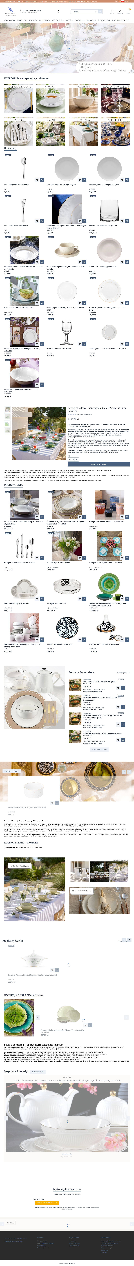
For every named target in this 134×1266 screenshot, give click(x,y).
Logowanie (72, 1241)
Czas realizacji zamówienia (45, 1243)
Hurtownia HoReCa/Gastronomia (110, 1241)
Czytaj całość (67, 1154)
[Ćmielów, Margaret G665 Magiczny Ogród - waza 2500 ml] (34, 958)
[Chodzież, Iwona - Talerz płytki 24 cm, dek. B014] (109, 291)
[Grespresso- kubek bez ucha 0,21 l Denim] (109, 505)
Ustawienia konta (74, 1245)
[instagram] (58, 12)
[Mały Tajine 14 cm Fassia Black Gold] (109, 628)
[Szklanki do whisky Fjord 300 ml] (109, 209)
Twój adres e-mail (39, 1199)
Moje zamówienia (74, 1243)
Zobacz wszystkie (121, 673)
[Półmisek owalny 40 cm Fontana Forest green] (103, 742)
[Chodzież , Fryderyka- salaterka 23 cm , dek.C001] (24, 373)
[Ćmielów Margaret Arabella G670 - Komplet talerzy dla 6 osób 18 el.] (67, 505)
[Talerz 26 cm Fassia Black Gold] (67, 628)
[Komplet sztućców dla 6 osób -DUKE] (24, 546)
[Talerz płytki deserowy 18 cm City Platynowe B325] (67, 291)
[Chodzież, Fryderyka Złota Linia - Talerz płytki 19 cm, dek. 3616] (67, 209)
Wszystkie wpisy (37, 1072)
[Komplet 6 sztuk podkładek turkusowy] (109, 546)
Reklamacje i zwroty (43, 1248)
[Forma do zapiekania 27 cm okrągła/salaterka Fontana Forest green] (103, 725)
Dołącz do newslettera (47, 1203)
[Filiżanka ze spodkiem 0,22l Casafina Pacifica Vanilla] (67, 250)
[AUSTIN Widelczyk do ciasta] (24, 209)
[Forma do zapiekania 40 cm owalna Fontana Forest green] (103, 707)
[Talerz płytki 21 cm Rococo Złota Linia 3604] (109, 332)
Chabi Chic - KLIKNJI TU (12, 771)
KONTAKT (104, 1252)
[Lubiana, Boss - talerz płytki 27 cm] (67, 168)
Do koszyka (42, 180)
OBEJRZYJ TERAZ (123, 941)
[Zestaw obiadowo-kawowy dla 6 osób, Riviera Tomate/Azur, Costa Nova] (109, 587)
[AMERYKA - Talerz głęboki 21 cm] (109, 250)
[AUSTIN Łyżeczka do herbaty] (24, 168)
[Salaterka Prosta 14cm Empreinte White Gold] (34, 791)
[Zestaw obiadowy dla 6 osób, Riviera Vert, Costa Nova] (67, 1013)
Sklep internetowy (66, 1263)
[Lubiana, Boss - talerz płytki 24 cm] (109, 168)
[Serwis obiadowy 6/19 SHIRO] (24, 587)
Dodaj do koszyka (98, 464)
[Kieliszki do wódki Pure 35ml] (67, 332)
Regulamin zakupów (107, 1248)
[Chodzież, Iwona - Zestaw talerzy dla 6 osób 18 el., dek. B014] (24, 505)
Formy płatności (42, 1241)
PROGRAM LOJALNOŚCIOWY (110, 1243)
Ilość (69, 456)
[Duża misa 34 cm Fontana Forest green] (103, 691)
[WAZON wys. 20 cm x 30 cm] (67, 546)
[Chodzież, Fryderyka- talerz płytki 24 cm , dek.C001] (24, 332)
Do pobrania (104, 1250)
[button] (100, 11)
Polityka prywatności (107, 1245)
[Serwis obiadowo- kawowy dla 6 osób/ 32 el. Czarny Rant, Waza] (24, 628)
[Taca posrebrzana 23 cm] (67, 587)
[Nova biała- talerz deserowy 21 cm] (24, 291)
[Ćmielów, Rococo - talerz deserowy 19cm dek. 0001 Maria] (24, 250)
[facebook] (58, 10)
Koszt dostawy (41, 1245)
